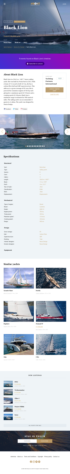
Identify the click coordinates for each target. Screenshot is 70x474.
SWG (16, 382)
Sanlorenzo (17, 402)
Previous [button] (2, 131)
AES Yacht (17, 410)
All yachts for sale (35, 425)
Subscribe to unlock (36, 64)
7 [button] (35, 146)
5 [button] (32, 146)
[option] (32, 131)
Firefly (38, 291)
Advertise (13, 456)
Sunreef (5, 359)
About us (20, 456)
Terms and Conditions (30, 456)
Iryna (16, 415)
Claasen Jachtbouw (40, 293)
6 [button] (34, 146)
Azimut (16, 386)
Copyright (40, 456)
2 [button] (27, 146)
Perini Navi (7, 42)
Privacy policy (48, 456)
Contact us (56, 456)
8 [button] (37, 146)
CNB (37, 359)
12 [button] (44, 146)
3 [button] (29, 146)
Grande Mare (8, 291)
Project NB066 (19, 406)
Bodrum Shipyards (8, 293)
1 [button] (26, 146)
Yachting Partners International (50, 81)
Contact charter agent (54, 89)
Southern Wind (7, 326)
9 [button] (39, 146)
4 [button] (30, 146)
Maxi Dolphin (39, 329)
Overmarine (17, 394)
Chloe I (17, 398)
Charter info (54, 94)
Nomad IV (39, 324)
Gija (5, 357)
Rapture (6, 324)
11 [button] (42, 146)
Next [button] (67, 131)
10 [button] (40, 146)
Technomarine (20, 390)
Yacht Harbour (35, 4)
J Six (37, 357)
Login (64, 4)
